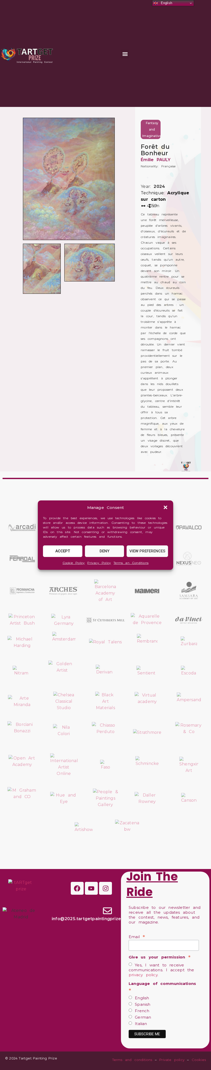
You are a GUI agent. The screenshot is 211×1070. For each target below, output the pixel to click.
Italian (139, 1023)
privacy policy (143, 974)
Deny (104, 551)
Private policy (171, 1060)
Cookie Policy (74, 563)
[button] (165, 507)
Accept (62, 551)
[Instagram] (105, 888)
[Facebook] (77, 888)
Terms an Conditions (130, 563)
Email (137, 936)
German (141, 1017)
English (140, 997)
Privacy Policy (99, 563)
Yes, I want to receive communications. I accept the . (161, 970)
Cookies (199, 1060)
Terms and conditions (132, 1060)
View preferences (147, 551)
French (140, 1010)
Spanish (141, 1004)
